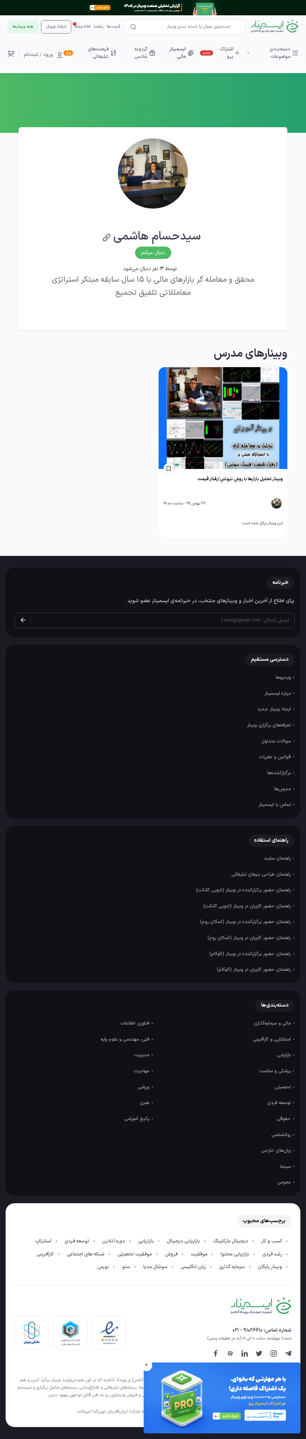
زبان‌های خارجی (276, 1150)
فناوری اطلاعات (136, 1023)
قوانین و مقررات (275, 757)
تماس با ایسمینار (275, 804)
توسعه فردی (279, 1103)
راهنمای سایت (278, 858)
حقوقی (284, 1119)
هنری (145, 1103)
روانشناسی (281, 1135)
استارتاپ (44, 1241)
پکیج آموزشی (137, 1119)
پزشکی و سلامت (275, 1071)
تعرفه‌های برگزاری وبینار (269, 725)
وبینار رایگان (270, 1267)
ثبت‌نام (31, 55)
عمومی (284, 1182)
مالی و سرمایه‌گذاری (273, 1023)
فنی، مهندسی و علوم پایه (126, 1039)
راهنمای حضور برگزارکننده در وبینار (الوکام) (250, 954)
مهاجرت (142, 1071)
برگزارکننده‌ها (279, 773)
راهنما (99, 27)
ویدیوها (284, 677)
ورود (48, 55)
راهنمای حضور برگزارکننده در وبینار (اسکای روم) (246, 922)
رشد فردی (272, 1254)
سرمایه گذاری (232, 1267)
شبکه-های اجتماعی (86, 1254)
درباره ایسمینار (278, 693)
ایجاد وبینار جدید (274, 709)
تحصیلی (283, 1087)
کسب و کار (272, 1241)
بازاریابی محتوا (235, 1254)
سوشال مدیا (156, 1267)
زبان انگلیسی (194, 1267)
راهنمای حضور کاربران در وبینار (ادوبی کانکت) (247, 906)
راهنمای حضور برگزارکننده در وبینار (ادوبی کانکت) (244, 890)
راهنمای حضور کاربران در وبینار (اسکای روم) (249, 938)
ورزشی (144, 1087)
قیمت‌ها (113, 27)
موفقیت (200, 1254)
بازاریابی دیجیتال (184, 1241)
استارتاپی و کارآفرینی (272, 1039)
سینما (286, 1166)
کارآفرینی (46, 1254)
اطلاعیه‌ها (82, 27)
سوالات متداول (276, 741)
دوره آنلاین (114, 1241)
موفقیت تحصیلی (135, 1254)
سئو (126, 1267)
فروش (172, 1254)
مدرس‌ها (283, 789)
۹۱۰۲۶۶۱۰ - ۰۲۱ (247, 1330)
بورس (103, 1267)
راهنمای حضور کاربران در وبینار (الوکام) (254, 969)
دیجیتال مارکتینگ (231, 1241)
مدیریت (142, 1055)
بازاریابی (284, 1055)
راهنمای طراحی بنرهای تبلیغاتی (261, 874)
